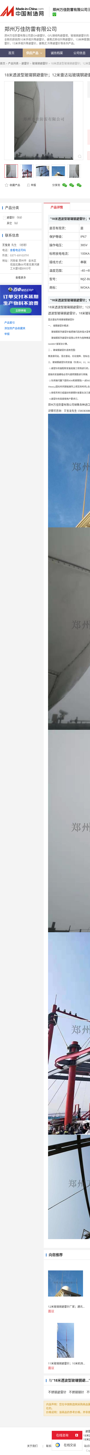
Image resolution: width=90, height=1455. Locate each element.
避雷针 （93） (15, 217)
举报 (33, 185)
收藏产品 (14, 185)
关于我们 (32, 1446)
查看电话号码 (18, 250)
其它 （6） (13, 223)
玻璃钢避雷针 (40, 63)
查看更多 (21, 277)
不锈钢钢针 (76, 1392)
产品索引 (9, 323)
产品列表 (13, 63)
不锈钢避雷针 (57, 1392)
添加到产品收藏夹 (14, 328)
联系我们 (51, 1446)
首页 (2, 63)
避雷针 (25, 63)
